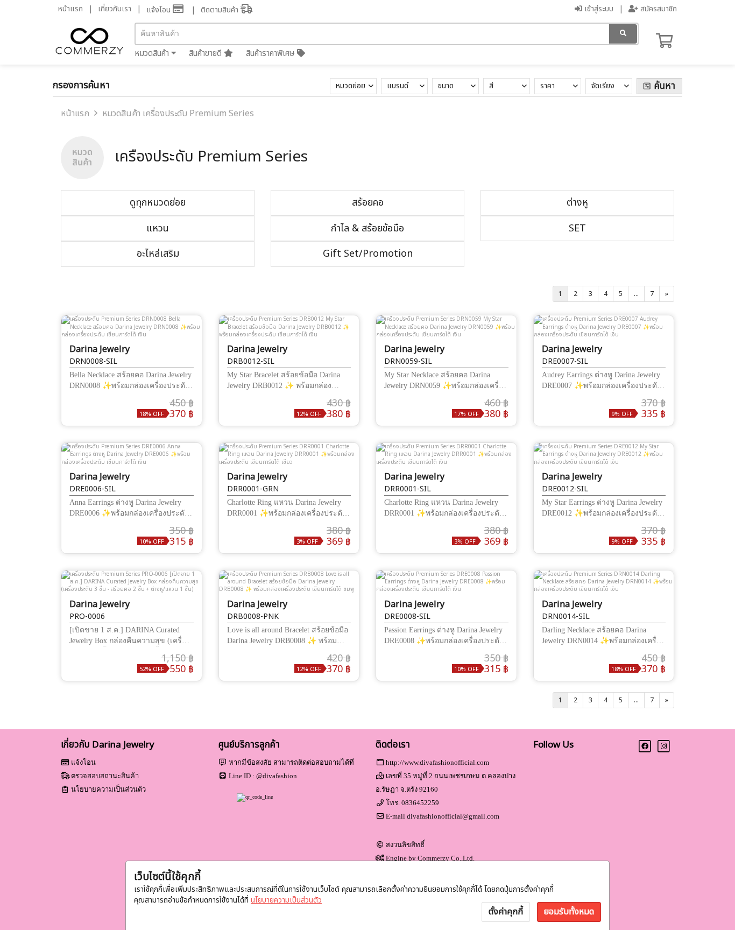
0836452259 (420, 803)
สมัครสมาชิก (657, 9)
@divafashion (276, 776)
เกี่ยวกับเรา (114, 9)
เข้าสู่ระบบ (597, 9)
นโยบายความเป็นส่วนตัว (286, 900)
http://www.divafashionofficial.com (437, 762)
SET (577, 228)
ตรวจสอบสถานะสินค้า (105, 776)
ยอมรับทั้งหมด (569, 911)
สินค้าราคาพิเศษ (271, 53)
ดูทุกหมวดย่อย (158, 202)
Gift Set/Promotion (368, 253)
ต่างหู (577, 202)
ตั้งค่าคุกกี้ (506, 911)
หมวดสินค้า (153, 53)
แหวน (157, 228)
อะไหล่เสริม (158, 253)
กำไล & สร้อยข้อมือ (367, 228)
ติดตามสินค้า (221, 10)
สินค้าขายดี (206, 53)
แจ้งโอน (159, 10)
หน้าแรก (70, 9)
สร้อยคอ (368, 202)
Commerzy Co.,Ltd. (446, 858)
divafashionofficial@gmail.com (453, 816)
